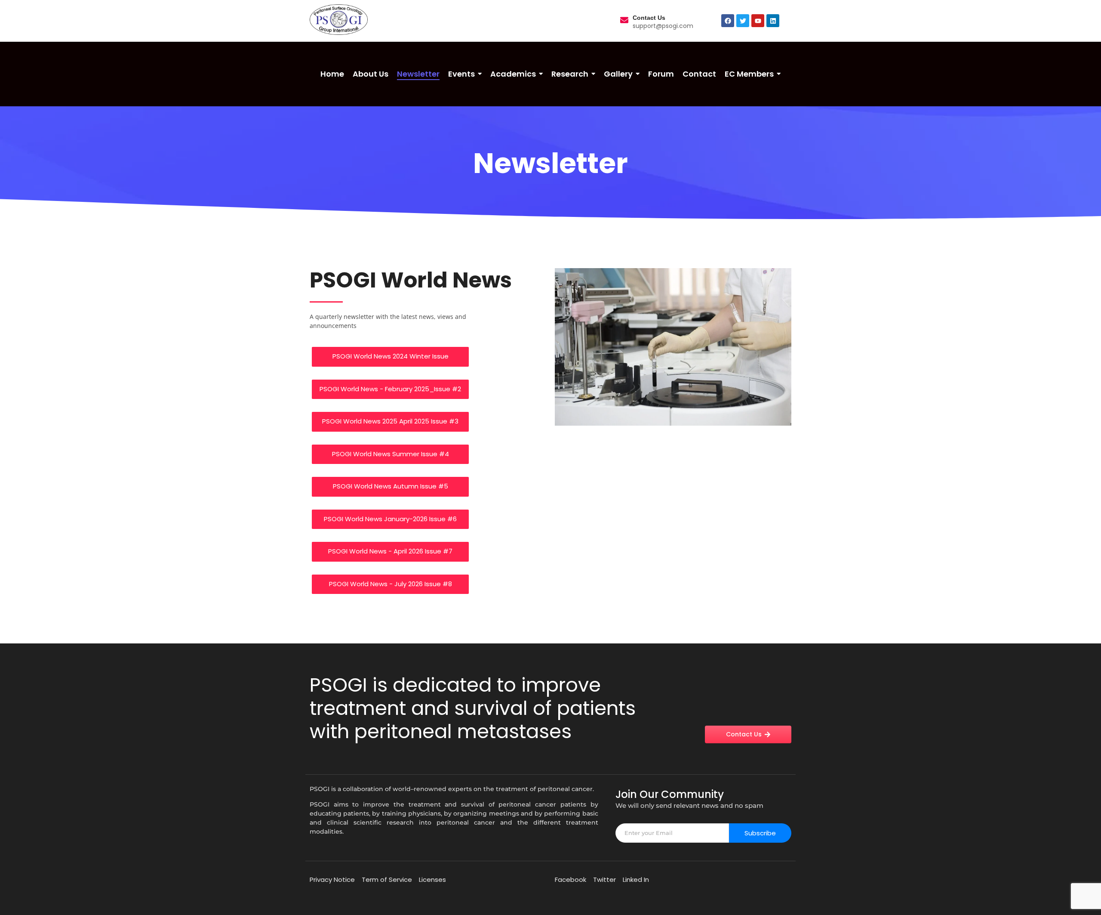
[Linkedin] (772, 20)
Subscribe (760, 833)
